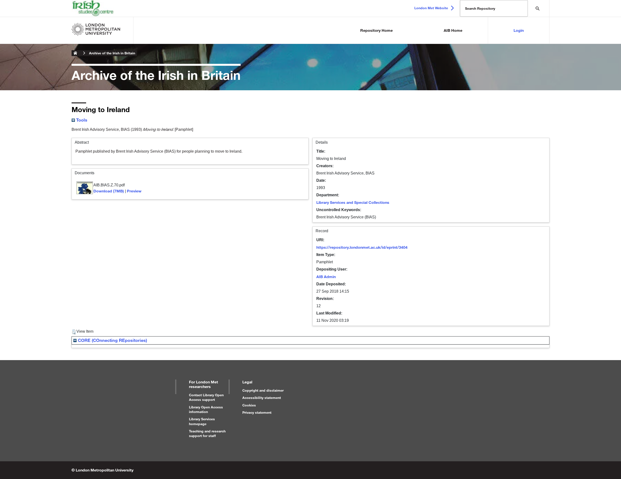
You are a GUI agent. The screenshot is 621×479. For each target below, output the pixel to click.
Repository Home (376, 30)
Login (519, 30)
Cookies (249, 405)
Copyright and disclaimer (263, 390)
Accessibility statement (261, 398)
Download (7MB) (108, 191)
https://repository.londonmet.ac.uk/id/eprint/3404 (362, 247)
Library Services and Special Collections (352, 202)
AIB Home (453, 30)
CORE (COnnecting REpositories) (112, 340)
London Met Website (431, 8)
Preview (134, 191)
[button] (74, 332)
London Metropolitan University (75, 53)
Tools (81, 120)
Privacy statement (256, 412)
